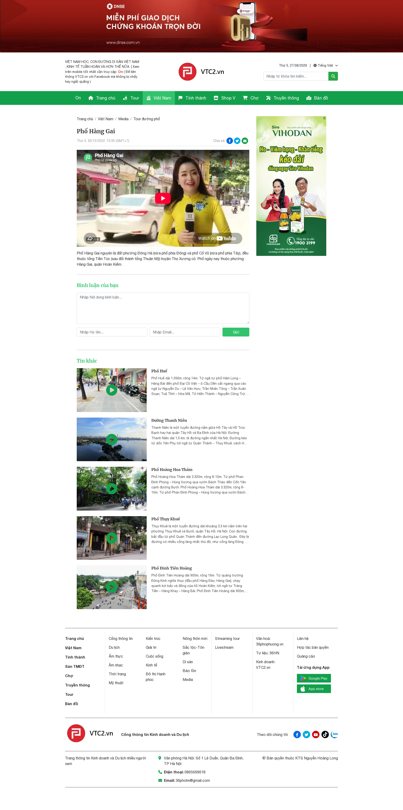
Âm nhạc (116, 665)
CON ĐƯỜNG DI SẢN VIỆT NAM (114, 62)
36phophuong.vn (269, 644)
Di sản (188, 662)
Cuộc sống (154, 656)
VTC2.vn (263, 667)
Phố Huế (159, 371)
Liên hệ (303, 638)
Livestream (224, 647)
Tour (134, 98)
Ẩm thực (116, 656)
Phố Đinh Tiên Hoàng (171, 568)
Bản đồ (320, 98)
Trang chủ (105, 98)
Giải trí (151, 647)
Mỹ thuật (116, 683)
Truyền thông (285, 98)
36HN (274, 653)
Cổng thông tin (121, 638)
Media (123, 119)
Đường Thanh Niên (169, 420)
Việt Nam (162, 98)
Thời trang (117, 674)
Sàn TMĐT (74, 666)
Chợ (254, 98)
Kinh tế (151, 665)
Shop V (227, 98)
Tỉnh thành (195, 98)
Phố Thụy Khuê (165, 519)
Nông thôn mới (195, 638)
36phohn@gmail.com (193, 780)
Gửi (236, 332)
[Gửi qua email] (245, 140)
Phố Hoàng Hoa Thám (171, 469)
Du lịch (114, 647)
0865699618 (194, 772)
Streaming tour (227, 638)
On (120, 72)
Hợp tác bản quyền (313, 647)
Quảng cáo (306, 656)
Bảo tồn (189, 671)
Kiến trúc (153, 638)
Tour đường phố (146, 119)
